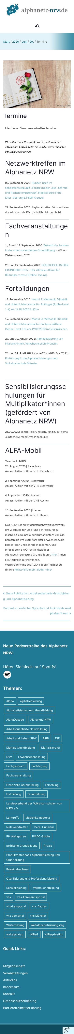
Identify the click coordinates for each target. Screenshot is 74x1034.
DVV (9, 756)
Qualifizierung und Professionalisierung (31, 878)
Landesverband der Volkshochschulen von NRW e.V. (34, 806)
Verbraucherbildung (46, 887)
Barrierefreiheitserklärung (22, 1008)
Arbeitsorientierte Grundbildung (27, 729)
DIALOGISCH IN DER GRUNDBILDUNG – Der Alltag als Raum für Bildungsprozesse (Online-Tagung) (36, 269)
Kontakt (9, 994)
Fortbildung (13, 794)
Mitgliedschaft (14, 966)
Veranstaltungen (15, 973)
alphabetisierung (31, 701)
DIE (57, 738)
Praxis (48, 845)
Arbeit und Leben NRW (21, 738)
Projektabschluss (17, 869)
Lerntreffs (12, 817)
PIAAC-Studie (41, 836)
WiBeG (34, 934)
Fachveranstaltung (18, 775)
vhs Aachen (39, 906)
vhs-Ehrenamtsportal (31, 897)
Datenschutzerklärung (20, 1001)
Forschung (52, 784)
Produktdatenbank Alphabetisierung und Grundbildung (33, 857)
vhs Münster (38, 915)
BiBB (46, 738)
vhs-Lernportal (16, 906)
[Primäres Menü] (37, 26)
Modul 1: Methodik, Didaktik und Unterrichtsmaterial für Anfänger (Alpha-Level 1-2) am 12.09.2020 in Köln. (37, 304)
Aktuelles (10, 980)
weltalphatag (14, 934)
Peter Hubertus (44, 827)
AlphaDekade (15, 719)
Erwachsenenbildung (32, 756)
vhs (8, 897)
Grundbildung (37, 794)
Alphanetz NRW (40, 719)
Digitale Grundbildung (20, 747)
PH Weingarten (16, 836)
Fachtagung (39, 766)
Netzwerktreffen (17, 827)
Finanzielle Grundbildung (22, 784)
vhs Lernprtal (15, 915)
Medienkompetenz (37, 817)
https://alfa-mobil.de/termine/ (33, 569)
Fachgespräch (15, 766)
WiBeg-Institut (54, 934)
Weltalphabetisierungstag (47, 925)
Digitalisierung (50, 747)
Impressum (11, 987)
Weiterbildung (15, 925)
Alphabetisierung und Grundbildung (29, 710)
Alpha (10, 701)
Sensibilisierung (16, 887)
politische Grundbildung (21, 845)
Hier (54, 554)
